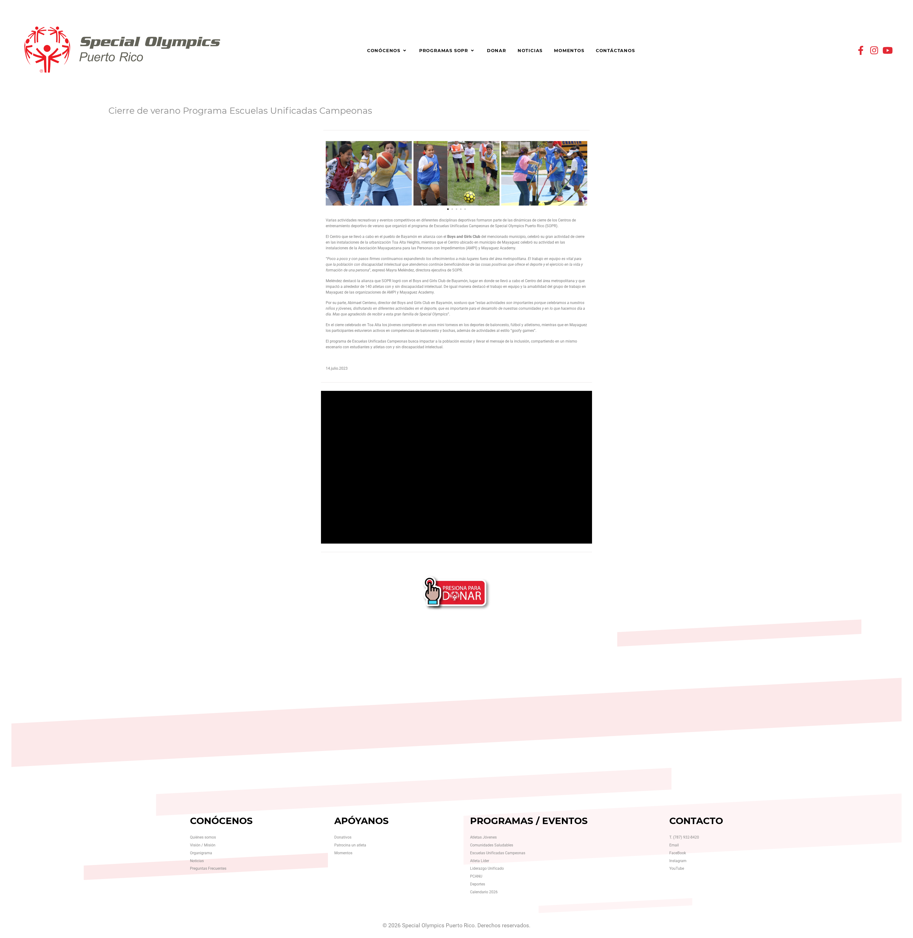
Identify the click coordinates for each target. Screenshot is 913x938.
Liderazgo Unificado (487, 868)
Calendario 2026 (484, 892)
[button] (331, 173)
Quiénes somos (203, 837)
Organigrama (201, 853)
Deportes (477, 884)
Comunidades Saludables (491, 845)
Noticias (197, 861)
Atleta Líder (479, 861)
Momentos (343, 853)
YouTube (676, 868)
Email (674, 845)
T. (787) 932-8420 (684, 837)
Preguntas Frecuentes (208, 868)
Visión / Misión (202, 845)
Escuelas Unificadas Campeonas (497, 853)
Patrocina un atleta (350, 845)
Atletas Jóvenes (483, 837)
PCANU (476, 876)
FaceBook (677, 853)
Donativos (342, 837)
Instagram (677, 861)
